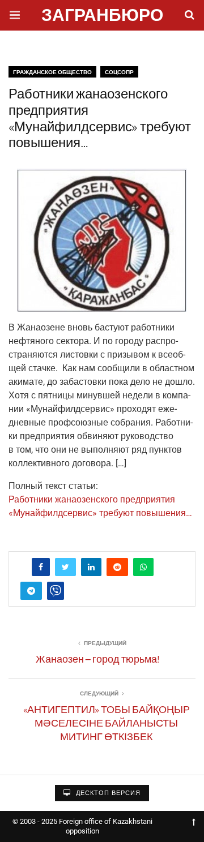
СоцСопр (119, 72)
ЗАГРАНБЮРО (102, 17)
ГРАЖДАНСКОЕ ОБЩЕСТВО (52, 72)
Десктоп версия (107, 793)
